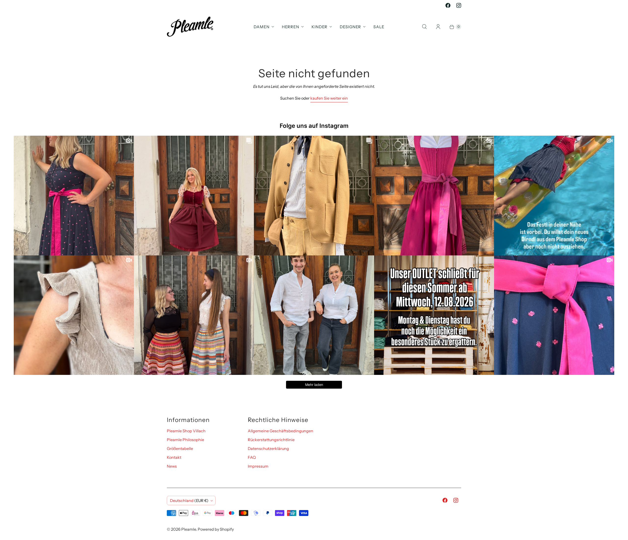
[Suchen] (424, 27)
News (172, 466)
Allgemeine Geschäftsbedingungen (280, 430)
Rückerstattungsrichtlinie (271, 439)
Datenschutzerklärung (268, 448)
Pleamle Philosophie (185, 439)
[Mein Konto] (438, 27)
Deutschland (189, 500)
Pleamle (188, 529)
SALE (378, 26)
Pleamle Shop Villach (186, 430)
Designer (350, 26)
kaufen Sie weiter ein (329, 98)
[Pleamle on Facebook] (448, 5)
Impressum (258, 466)
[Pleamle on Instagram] (458, 5)
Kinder (319, 26)
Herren (290, 26)
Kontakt (174, 457)
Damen (262, 26)
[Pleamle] (190, 26)
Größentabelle (180, 448)
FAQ (252, 457)
